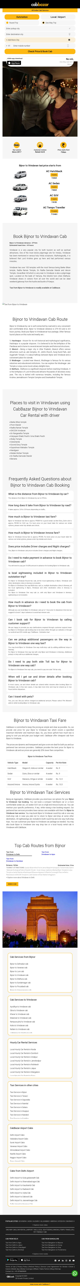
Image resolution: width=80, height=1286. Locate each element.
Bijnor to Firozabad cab (19, 986)
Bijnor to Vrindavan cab (19, 975)
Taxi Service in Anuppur (19, 1111)
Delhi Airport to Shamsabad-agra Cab (25, 1181)
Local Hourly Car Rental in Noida (23, 1049)
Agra (30, 1221)
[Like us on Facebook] (56, 1260)
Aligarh (36, 1221)
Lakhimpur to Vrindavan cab (21, 1033)
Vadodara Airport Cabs (19, 1139)
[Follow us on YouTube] (73, 1260)
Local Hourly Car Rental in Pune (22, 1076)
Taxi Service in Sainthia (19, 1118)
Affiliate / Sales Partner (41, 1269)
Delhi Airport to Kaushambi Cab (22, 1185)
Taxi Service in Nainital (19, 1103)
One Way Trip (51, 23)
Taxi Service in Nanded (19, 1115)
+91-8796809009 (20, 1271)
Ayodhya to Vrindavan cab (20, 1007)
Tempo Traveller (66, 1230)
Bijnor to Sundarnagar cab (20, 983)
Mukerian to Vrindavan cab (20, 1018)
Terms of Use (11, 1267)
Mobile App (15, 1269)
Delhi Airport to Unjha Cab (20, 1193)
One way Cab (11, 1230)
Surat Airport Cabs (17, 1142)
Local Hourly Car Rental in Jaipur (23, 1068)
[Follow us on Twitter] (59, 1260)
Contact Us (9, 1271)
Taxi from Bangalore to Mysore (52, 1243)
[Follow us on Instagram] (67, 1260)
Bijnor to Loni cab (17, 971)
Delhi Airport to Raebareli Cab (22, 1189)
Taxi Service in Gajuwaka (20, 1100)
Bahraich (70, 1221)
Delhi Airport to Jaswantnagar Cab (23, 1200)
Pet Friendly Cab (40, 1232)
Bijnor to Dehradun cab (19, 964)
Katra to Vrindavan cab (19, 1025)
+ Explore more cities (40, 1225)
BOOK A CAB (12, 884)
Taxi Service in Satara (18, 1107)
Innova (56, 1230)
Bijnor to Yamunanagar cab (20, 990)
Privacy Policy (22, 1267)
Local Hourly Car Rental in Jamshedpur (25, 1061)
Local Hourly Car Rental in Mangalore (25, 1072)
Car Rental (21, 1230)
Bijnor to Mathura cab (18, 979)
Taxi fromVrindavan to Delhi (13, 853)
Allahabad (45, 1221)
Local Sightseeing (45, 1230)
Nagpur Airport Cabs (18, 1157)
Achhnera (22, 1221)
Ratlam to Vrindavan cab (19, 1029)
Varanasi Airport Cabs (18, 1146)
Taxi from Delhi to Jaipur (14, 1245)
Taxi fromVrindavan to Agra (48, 853)
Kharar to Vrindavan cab (19, 1014)
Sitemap (58, 1269)
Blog (52, 1269)
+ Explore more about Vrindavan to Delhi (20, 877)
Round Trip (13, 23)
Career (8, 1269)
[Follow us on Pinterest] (70, 1260)
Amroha (54, 1221)
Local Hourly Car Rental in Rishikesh (24, 1064)
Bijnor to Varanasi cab (18, 968)
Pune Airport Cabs (17, 1161)
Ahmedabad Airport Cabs (20, 1150)
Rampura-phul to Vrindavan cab (22, 1022)
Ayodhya (61, 1221)
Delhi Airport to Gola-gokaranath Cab (24, 1178)
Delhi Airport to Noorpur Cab (21, 1204)
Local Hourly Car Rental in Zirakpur (24, 1057)
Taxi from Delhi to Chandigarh (16, 1247)
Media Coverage (26, 1269)
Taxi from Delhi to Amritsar (15, 1250)
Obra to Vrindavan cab (19, 1010)
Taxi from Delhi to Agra (13, 1243)
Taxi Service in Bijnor (18, 1092)
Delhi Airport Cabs (17, 1135)
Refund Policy (34, 1267)
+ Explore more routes (40, 1254)
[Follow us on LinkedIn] (63, 1260)
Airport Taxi (31, 1230)
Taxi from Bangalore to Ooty (51, 1247)
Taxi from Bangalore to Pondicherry (54, 1250)
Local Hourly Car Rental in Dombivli (24, 1053)
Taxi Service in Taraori (19, 1096)
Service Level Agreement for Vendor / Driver (57, 1267)
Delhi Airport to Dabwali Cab (21, 1197)
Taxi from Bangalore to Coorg (52, 1245)
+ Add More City (12, 40)
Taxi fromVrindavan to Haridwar (14, 860)
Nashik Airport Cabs (18, 1154)
